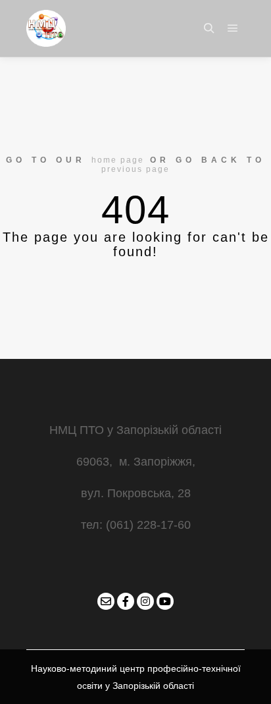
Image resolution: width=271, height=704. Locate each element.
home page (117, 160)
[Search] (209, 28)
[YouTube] (165, 601)
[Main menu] (233, 28)
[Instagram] (145, 601)
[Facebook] (125, 601)
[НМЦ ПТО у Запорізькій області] (46, 28)
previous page (135, 169)
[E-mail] (105, 601)
